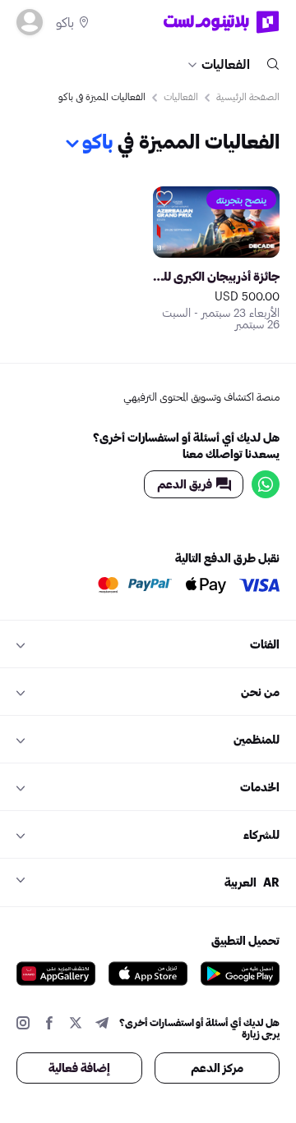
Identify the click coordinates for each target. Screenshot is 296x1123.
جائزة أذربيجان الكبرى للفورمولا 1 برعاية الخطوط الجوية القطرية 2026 (216, 275)
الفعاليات (225, 63)
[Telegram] (102, 1024)
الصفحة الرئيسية (248, 96)
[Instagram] (23, 1024)
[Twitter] (75, 1024)
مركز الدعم (217, 1068)
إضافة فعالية (79, 1068)
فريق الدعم (184, 484)
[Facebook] (49, 1024)
